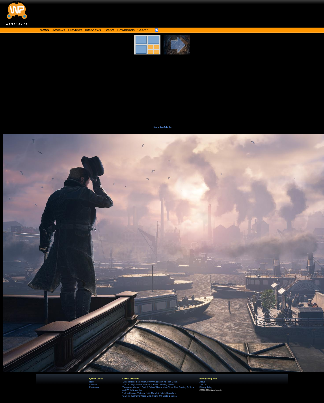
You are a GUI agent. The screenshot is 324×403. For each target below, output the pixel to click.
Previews (75, 30)
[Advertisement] (162, 87)
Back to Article (162, 127)
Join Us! (203, 385)
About (202, 382)
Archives (93, 385)
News (92, 382)
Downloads (126, 30)
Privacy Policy (205, 387)
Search (143, 30)
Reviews (58, 30)
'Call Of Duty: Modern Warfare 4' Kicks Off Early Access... (149, 385)
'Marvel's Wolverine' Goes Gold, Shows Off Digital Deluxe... (149, 396)
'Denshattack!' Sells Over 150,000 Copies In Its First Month (149, 382)
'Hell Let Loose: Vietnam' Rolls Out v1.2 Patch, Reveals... (149, 393)
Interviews (93, 30)
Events (109, 30)
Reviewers (94, 387)
